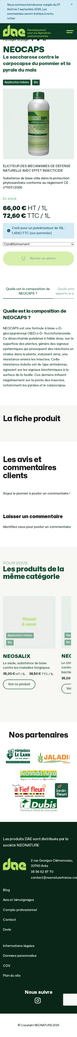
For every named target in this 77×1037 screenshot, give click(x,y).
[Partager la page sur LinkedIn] (44, 39)
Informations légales (18, 946)
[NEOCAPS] (38, 156)
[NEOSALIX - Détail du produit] (29, 645)
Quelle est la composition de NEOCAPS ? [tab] (28, 291)
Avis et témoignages (18, 900)
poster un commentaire (50, 493)
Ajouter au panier (42, 258)
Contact (9, 919)
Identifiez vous (14, 527)
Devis (7, 929)
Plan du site (12, 975)
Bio (36, 82)
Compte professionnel (20, 910)
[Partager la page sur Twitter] (38, 39)
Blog (6, 890)
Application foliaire (17, 82)
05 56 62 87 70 (42, 871)
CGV (6, 965)
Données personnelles (20, 955)
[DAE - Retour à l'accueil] (14, 31)
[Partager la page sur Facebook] (33, 39)
